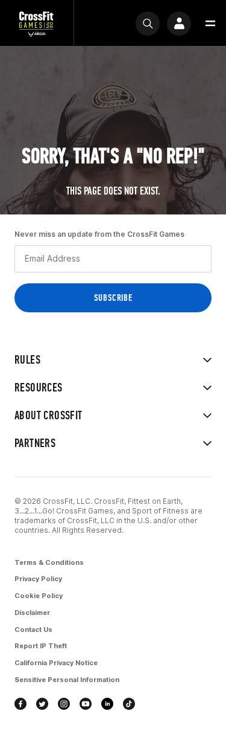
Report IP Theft (40, 646)
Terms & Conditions (49, 562)
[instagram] (64, 703)
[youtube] (86, 703)
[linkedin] (107, 703)
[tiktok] (129, 703)
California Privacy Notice (56, 662)
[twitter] (42, 703)
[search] (148, 23)
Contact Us (33, 629)
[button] (210, 23)
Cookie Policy (38, 595)
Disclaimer (32, 612)
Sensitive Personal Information (66, 679)
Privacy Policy (38, 579)
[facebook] (20, 703)
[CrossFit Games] (36, 23)
